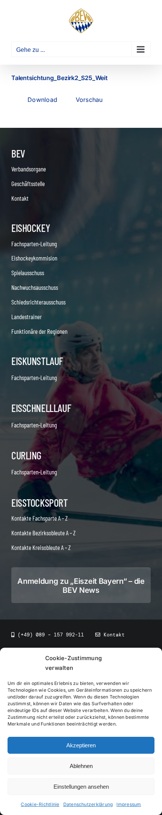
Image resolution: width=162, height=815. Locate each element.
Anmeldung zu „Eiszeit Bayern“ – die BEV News (81, 586)
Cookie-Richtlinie (40, 804)
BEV (18, 153)
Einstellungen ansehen (81, 786)
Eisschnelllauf (41, 407)
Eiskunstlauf (37, 360)
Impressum (128, 804)
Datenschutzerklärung (88, 804)
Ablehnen (81, 766)
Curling (26, 455)
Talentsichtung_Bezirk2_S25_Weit (59, 78)
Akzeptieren (81, 745)
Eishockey (30, 227)
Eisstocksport (39, 502)
